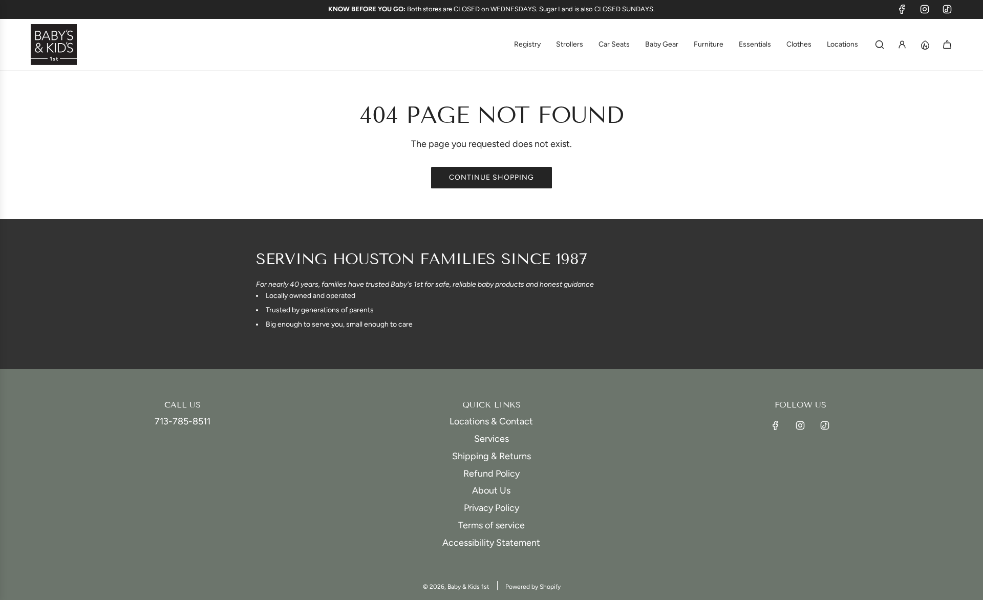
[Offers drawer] (924, 44)
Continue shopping (491, 177)
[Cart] (947, 44)
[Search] (879, 44)
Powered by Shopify (533, 586)
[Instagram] (924, 9)
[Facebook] (902, 9)
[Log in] (902, 44)
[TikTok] (947, 9)
